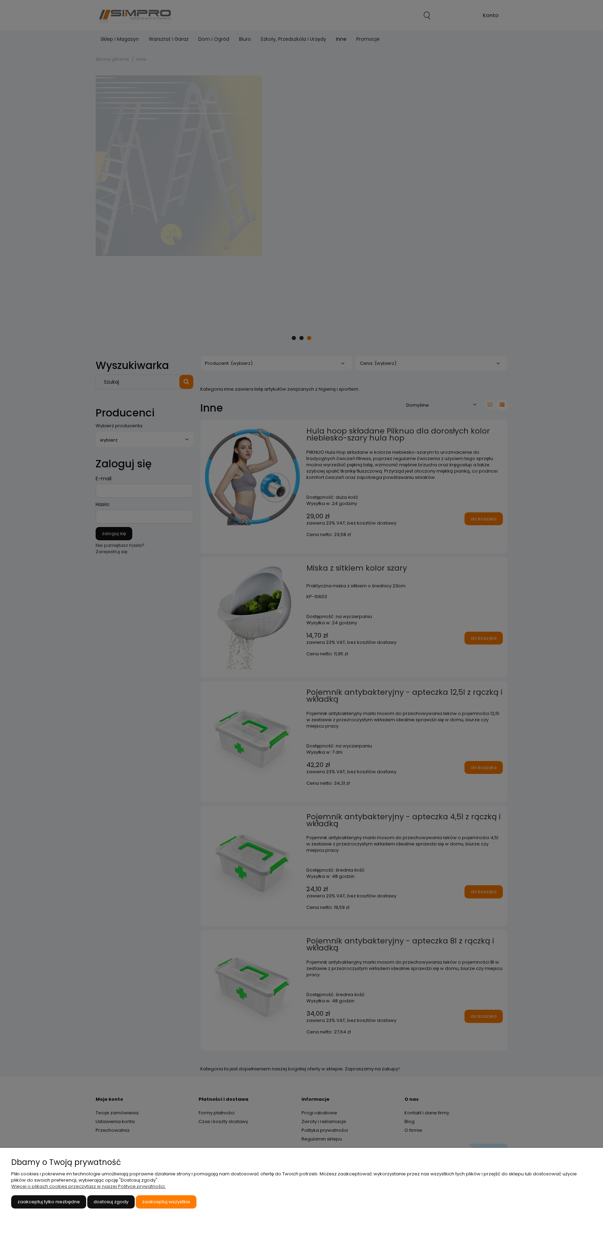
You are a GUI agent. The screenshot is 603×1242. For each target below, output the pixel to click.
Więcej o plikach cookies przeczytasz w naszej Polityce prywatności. (88, 1186)
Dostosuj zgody (111, 1201)
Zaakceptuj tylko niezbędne (48, 1201)
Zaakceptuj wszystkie (166, 1201)
